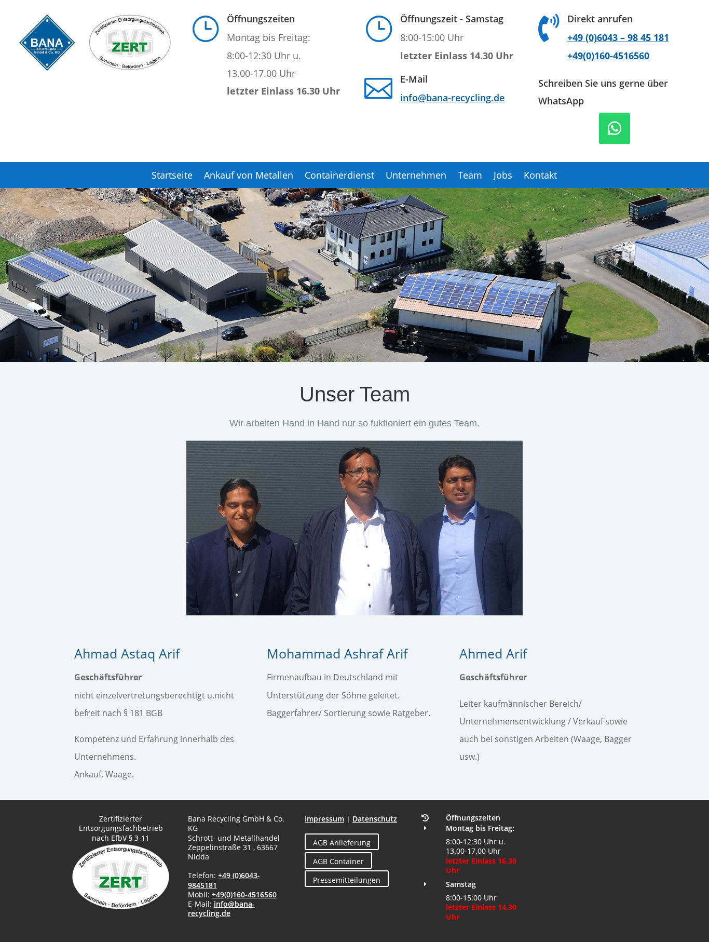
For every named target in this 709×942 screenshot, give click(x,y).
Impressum (324, 819)
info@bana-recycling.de (452, 97)
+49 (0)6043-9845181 (224, 880)
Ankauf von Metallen (248, 176)
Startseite (172, 176)
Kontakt (540, 176)
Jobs (503, 176)
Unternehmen (416, 176)
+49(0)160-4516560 (608, 55)
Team (470, 176)
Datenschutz (374, 819)
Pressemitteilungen (346, 880)
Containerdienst (339, 176)
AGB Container (338, 861)
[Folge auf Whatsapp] (614, 128)
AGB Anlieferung (342, 842)
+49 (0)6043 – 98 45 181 (618, 37)
